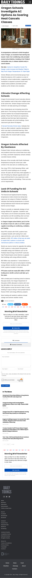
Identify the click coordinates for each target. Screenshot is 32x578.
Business (3, 502)
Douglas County (5, 538)
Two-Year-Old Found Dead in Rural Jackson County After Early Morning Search (16, 437)
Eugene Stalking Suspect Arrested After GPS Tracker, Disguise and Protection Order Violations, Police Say (16, 420)
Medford (3, 526)
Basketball (4, 515)
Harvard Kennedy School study (11, 126)
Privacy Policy (5, 545)
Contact (3, 549)
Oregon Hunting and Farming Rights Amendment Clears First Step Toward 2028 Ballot (15, 404)
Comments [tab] (16, 340)
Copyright (4, 547)
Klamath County (5, 536)
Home (7, 563)
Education (28, 25)
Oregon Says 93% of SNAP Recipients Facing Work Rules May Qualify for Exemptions (16, 412)
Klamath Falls (5, 524)
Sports (3, 512)
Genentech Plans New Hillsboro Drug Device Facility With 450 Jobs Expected (16, 396)
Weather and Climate (9, 300)
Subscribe (17, 328)
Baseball (3, 517)
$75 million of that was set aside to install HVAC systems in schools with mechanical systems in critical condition (15, 240)
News (2, 500)
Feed (22, 563)
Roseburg (3, 528)
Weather (6, 566)
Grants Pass (4, 523)
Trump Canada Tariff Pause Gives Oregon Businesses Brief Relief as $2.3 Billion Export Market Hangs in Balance (15, 429)
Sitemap (15, 566)
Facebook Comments (17, 344)
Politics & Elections (6, 508)
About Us (3, 541)
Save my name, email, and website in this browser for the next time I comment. (16, 374)
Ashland (3, 521)
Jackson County (5, 532)
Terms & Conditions (6, 543)
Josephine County (6, 534)
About (24, 566)
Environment (4, 506)
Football (3, 513)
